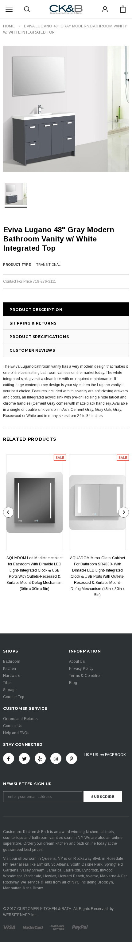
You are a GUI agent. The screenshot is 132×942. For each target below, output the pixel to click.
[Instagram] (55, 758)
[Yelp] (40, 758)
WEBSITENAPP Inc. (20, 915)
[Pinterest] (71, 758)
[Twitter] (24, 758)
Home (9, 26)
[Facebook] (8, 758)
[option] (66, 109)
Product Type (17, 264)
